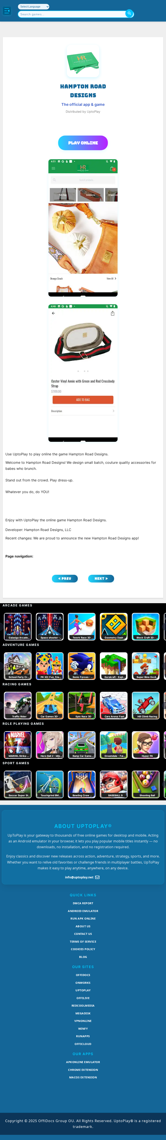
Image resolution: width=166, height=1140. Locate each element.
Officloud (83, 1044)
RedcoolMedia (83, 1005)
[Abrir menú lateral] (7, 10)
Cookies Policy (83, 949)
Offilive (83, 998)
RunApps (83, 1036)
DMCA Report (83, 903)
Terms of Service (83, 941)
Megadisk (83, 1013)
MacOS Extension (83, 1077)
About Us (83, 926)
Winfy (83, 1029)
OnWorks (83, 983)
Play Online (83, 143)
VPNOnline (83, 1021)
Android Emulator (83, 911)
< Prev (64, 578)
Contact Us (83, 934)
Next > (101, 578)
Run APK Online (83, 918)
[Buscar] (129, 13)
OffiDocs (83, 975)
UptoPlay (83, 990)
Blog (83, 957)
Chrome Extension (83, 1070)
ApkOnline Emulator (83, 1062)
